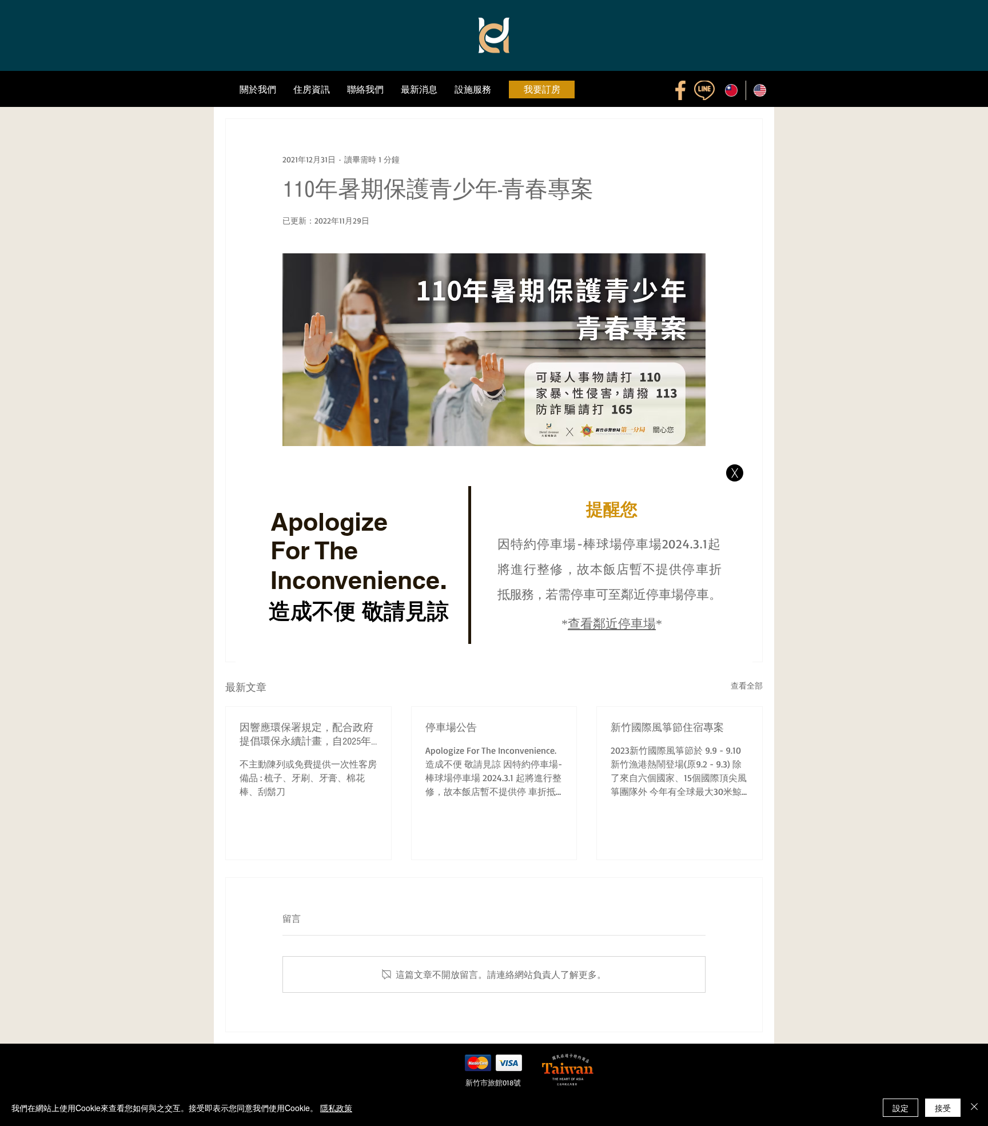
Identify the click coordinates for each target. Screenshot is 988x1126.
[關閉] (974, 1108)
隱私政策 (336, 1107)
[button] (734, 473)
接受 (943, 1107)
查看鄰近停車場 (612, 624)
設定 (901, 1107)
